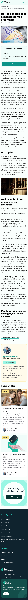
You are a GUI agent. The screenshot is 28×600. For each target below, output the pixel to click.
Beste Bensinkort (5, 522)
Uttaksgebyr (6, 53)
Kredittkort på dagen (6, 536)
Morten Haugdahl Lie (11, 358)
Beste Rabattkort (5, 529)
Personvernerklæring (7, 562)
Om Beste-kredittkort (7, 552)
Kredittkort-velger (14, 497)
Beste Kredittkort (5, 6)
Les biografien (9, 362)
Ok (6, 594)
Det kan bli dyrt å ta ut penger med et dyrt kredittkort (14, 57)
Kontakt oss (4, 556)
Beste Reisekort (5, 532)
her (23, 589)
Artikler (3, 559)
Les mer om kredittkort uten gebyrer (12, 108)
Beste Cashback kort (6, 526)
